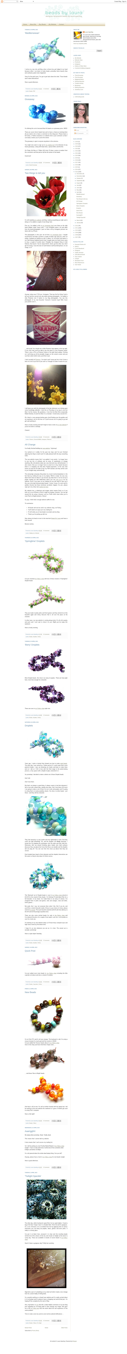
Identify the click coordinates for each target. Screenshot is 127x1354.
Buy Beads (42, 24)
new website (46, 448)
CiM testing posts (79, 97)
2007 (76, 237)
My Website (52, 24)
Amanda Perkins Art (80, 244)
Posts (77, 130)
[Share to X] (56, 89)
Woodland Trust (79, 260)
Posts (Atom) (35, 1330)
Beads (30, 91)
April (78, 192)
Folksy (39, 636)
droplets (35, 636)
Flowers (31, 439)
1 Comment (46, 88)
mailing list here (43, 487)
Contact (61, 24)
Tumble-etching (79, 83)
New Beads (30, 992)
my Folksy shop (39, 578)
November (80, 176)
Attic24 (77, 246)
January (79, 222)
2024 (76, 146)
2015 (76, 167)
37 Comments (46, 162)
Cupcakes (35, 984)
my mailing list (50, 145)
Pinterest (37, 359)
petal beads (63, 763)
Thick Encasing (79, 75)
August (79, 183)
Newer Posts (28, 1327)
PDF (34, 91)
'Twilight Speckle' (33, 1176)
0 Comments (46, 437)
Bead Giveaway (33, 165)
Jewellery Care (79, 89)
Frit (37, 1323)
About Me (33, 24)
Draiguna (77, 250)
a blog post (35, 1308)
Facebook (77, 62)
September (80, 180)
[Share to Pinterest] (60, 89)
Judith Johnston (79, 252)
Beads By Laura (56, 518)
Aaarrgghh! (30, 1131)
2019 (76, 158)
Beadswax (78, 85)
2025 (76, 144)
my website (38, 220)
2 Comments (46, 715)
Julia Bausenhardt (80, 254)
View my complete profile (80, 43)
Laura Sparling (89, 32)
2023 (76, 148)
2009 (76, 232)
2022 (76, 151)
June (78, 187)
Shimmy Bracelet (79, 81)
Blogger (75, 1341)
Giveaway (29, 99)
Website (37, 533)
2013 (76, 171)
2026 (76, 141)
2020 (76, 155)
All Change (30, 444)
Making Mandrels (79, 87)
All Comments (79, 133)
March (78, 220)
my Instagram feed (48, 225)
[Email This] (52, 89)
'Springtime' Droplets (35, 541)
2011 (76, 228)
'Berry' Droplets (32, 645)
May (78, 190)
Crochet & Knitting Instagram (82, 68)
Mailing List (32, 533)
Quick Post (30, 951)
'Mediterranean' (32, 33)
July (78, 185)
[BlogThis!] (54, 89)
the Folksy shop (60, 915)
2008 (76, 235)
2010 (76, 230)
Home (25, 24)
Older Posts (64, 1327)
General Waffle (37, 439)
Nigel (40, 1323)
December (80, 173)
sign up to (59, 479)
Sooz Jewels (78, 256)
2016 (76, 164)
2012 (76, 225)
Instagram (44, 439)
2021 (76, 153)
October (79, 178)
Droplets (29, 725)
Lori (37, 1304)
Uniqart (77, 258)
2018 (76, 160)
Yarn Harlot (78, 264)
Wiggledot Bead (79, 79)
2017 (76, 162)
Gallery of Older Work (80, 66)
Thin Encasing (79, 77)
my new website (61, 425)
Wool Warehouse (79, 262)
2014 (76, 169)
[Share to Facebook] (58, 89)
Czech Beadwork (79, 248)
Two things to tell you (35, 173)
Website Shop (78, 60)
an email (32, 910)
